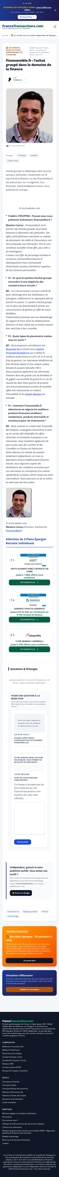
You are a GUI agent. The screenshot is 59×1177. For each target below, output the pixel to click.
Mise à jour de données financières (16, 1140)
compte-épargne (32, 394)
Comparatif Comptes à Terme (14, 1060)
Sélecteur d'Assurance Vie (12, 1092)
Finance (45, 911)
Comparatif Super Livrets (12, 1057)
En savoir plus (30, 960)
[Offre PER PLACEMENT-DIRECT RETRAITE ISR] (33, 560)
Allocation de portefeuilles (12, 1099)
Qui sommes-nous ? (10, 1120)
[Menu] (55, 26)
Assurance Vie (13, 349)
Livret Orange (13, 916)
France (22, 27)
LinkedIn (34, 155)
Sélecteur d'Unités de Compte (14, 1095)
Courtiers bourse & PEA (11, 1067)
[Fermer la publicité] (55, 10)
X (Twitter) (22, 155)
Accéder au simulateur (29, 989)
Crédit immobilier (9, 1102)
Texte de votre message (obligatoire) (26, 779)
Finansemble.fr (14, 530)
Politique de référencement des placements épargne (23, 1124)
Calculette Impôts (9, 1085)
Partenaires (7, 1117)
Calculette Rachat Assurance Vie (15, 1088)
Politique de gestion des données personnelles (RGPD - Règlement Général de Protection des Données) (28, 1131)
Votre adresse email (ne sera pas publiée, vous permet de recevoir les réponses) (28, 760)
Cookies (5, 1143)
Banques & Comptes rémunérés (15, 1071)
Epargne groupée (30, 911)
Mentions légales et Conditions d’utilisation (19, 1113)
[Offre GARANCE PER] (33, 600)
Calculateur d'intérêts (10, 1081)
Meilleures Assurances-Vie (12, 1046)
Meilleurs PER (7, 1064)
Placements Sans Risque (12, 1053)
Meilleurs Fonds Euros (11, 1050)
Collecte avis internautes (12, 1127)
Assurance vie (13, 911)
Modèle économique (10, 1136)
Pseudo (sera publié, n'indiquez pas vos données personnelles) (28, 740)
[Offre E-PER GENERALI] (33, 635)
